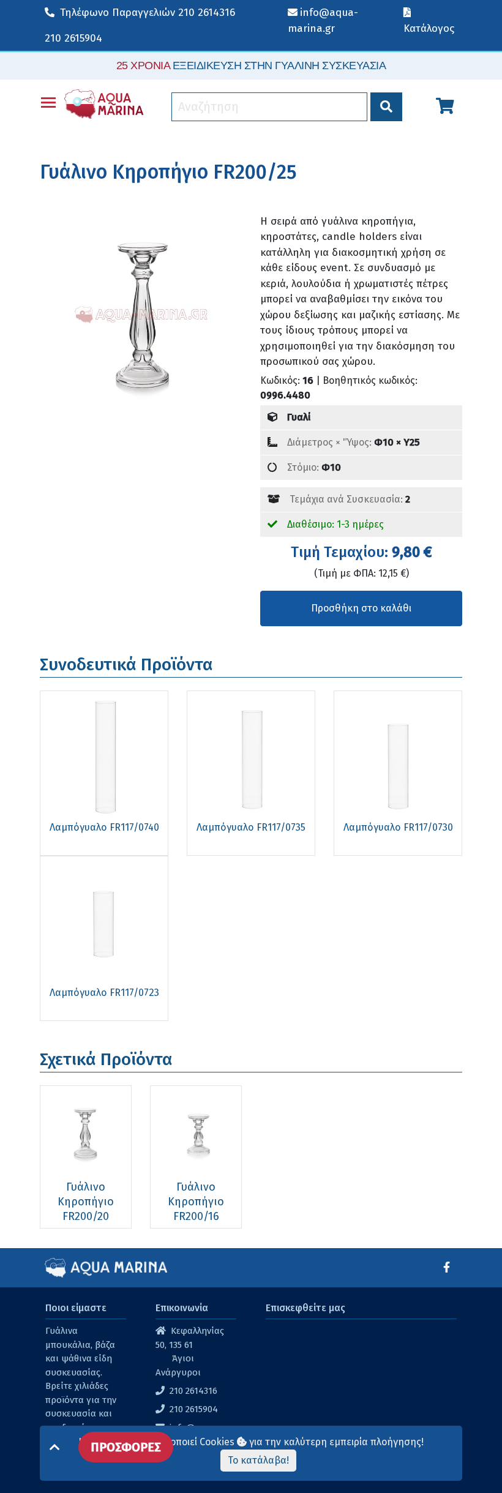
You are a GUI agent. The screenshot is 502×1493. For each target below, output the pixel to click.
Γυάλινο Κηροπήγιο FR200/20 (86, 1201)
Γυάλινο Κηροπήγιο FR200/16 (196, 1201)
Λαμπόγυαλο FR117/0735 (251, 827)
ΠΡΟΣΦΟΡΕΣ (126, 1447)
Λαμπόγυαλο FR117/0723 (104, 992)
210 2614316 (147, 12)
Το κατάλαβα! (258, 1460)
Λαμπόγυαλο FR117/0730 (398, 827)
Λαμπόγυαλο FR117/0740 (104, 827)
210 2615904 (73, 38)
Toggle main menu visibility (48, 101)
